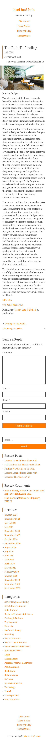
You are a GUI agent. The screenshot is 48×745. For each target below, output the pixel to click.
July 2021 (8, 527)
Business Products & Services (18, 614)
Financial (8, 626)
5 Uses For (7, 300)
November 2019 (12, 584)
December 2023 (12, 518)
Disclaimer (24, 21)
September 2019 (12, 588)
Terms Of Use (24, 35)
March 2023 (10, 523)
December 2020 (12, 531)
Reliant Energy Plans (14, 490)
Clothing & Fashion (13, 618)
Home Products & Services (17, 646)
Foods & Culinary (12, 630)
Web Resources (11, 699)
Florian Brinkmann (32, 736)
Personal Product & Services (18, 662)
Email (6, 400)
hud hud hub (24, 10)
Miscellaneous (11, 658)
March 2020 (10, 567)
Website (6, 411)
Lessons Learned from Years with (20, 460)
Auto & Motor (11, 610)
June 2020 (9, 555)
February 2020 (11, 571)
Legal (7, 654)
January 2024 (10, 514)
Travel (7, 691)
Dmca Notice (24, 26)
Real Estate (9, 671)
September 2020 (12, 543)
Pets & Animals (11, 666)
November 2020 (12, 535)
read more (9, 497)
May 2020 (9, 559)
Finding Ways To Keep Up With (19, 468)
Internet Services (12, 650)
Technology (10, 687)
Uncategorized (11, 695)
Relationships (11, 675)
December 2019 (12, 580)
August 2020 (10, 547)
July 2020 (8, 551)
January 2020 (10, 575)
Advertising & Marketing (16, 601)
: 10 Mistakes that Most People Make (22, 464)
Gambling (9, 634)
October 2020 (11, 539)
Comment (7, 352)
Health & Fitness (12, 638)
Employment (10, 622)
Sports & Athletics (13, 683)
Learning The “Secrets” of (17, 477)
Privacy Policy (24, 30)
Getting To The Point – (15, 323)
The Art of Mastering (12, 304)
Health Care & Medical (25, 309)
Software (8, 679)
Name (6, 388)
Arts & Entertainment (15, 606)
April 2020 (9, 563)
